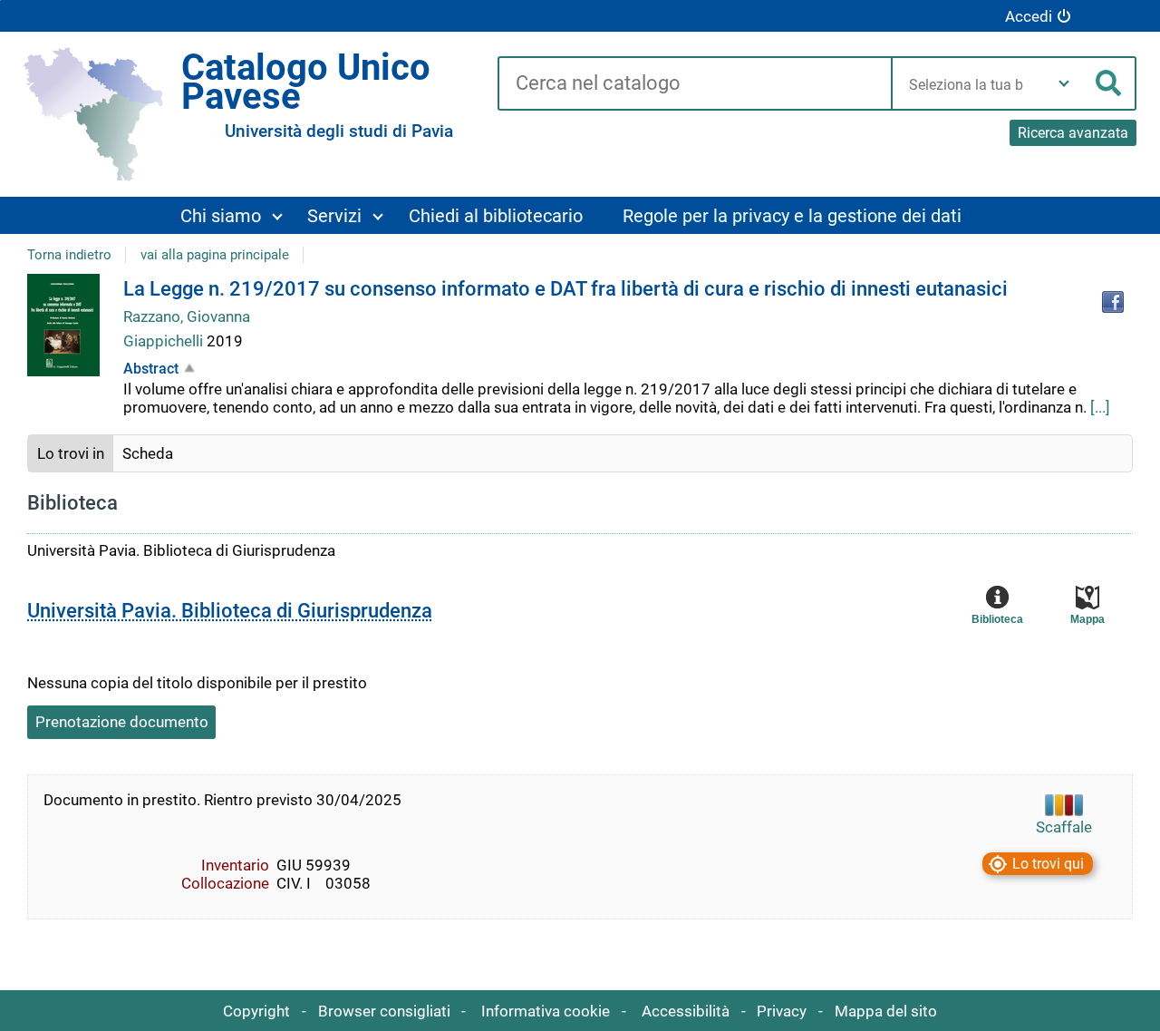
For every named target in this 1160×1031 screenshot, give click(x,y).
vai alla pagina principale (214, 255)
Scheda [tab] (147, 453)
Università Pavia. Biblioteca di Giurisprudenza (229, 610)
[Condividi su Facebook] (1113, 302)
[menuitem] (231, 215)
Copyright (256, 1011)
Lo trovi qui (1048, 863)
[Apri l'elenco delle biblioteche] (1064, 83)
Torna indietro (69, 255)
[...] (1100, 407)
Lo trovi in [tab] (70, 453)
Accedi (1028, 16)
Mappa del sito (886, 1011)
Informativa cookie (545, 1011)
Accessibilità (686, 1011)
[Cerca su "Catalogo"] (694, 84)
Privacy (782, 1011)
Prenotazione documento (121, 722)
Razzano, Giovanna (186, 316)
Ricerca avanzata (1073, 132)
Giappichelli (165, 341)
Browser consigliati (384, 1011)
